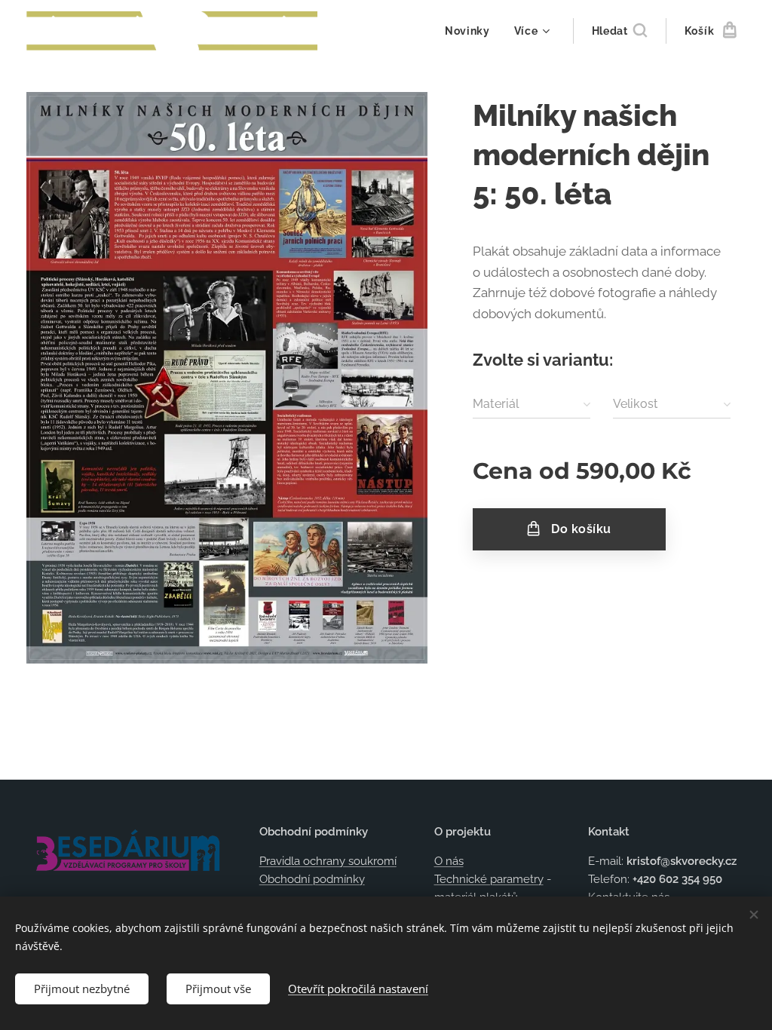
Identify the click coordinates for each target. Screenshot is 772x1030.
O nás (449, 861)
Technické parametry (489, 879)
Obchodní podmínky (312, 879)
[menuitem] (471, 31)
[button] (619, 31)
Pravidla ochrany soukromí (328, 861)
